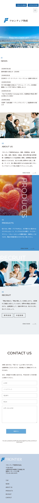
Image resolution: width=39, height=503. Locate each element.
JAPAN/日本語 (33, 5)
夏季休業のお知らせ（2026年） (10, 72)
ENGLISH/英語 (21, 5)
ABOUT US (9, 487)
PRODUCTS (9, 491)
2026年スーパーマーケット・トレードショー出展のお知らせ (19, 78)
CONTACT (9, 497)
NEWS (7, 484)
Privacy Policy (28, 440)
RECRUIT (9, 494)
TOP (7, 480)
